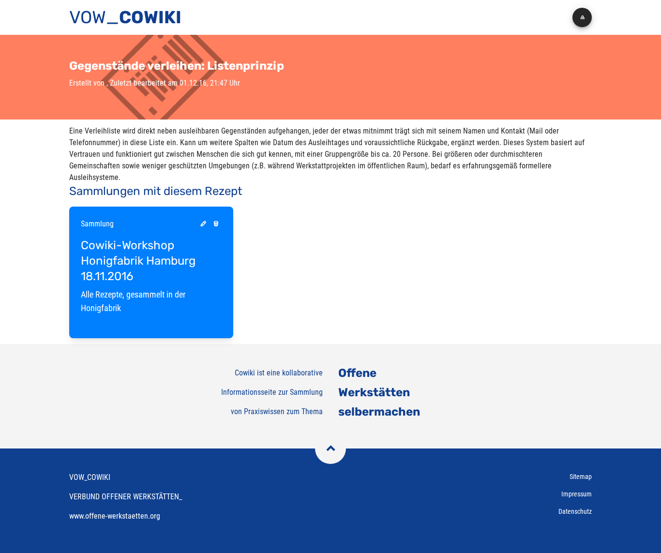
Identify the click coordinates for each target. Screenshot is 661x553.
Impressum (576, 494)
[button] (582, 17)
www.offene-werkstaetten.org (114, 516)
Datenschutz (575, 511)
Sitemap (581, 476)
